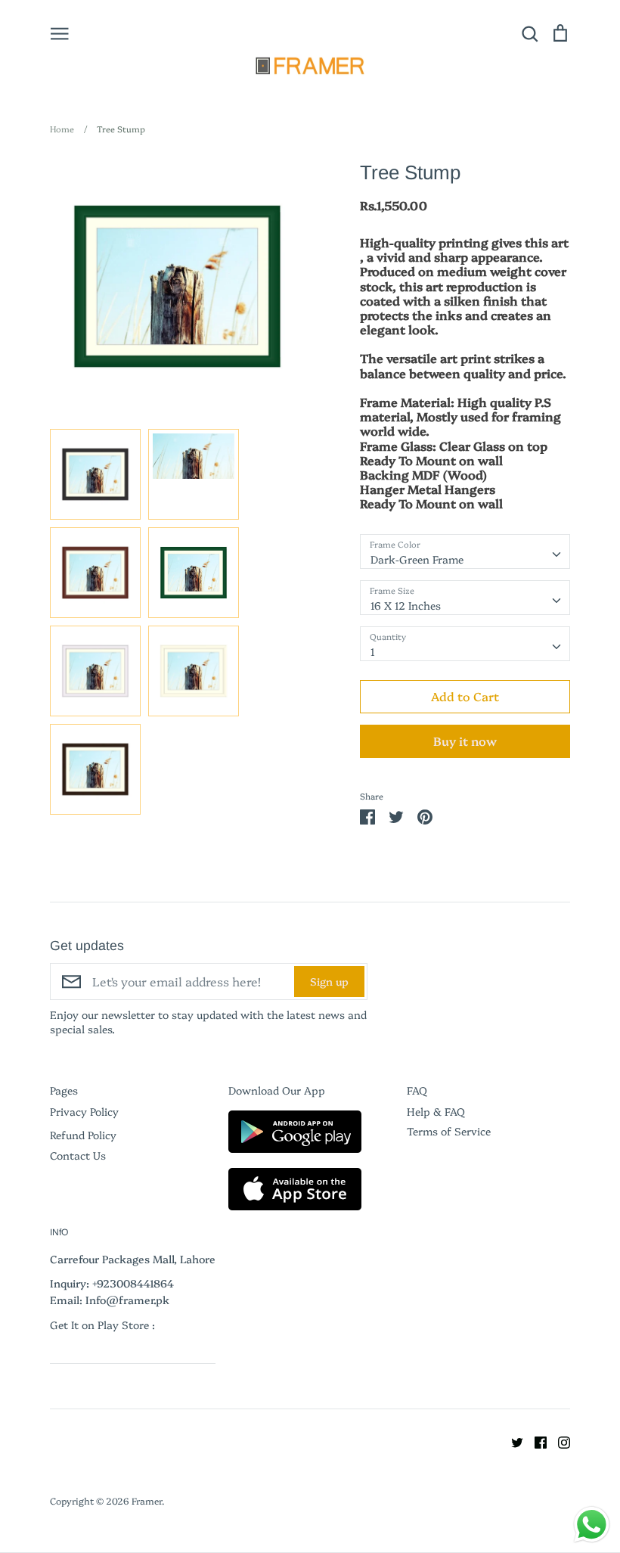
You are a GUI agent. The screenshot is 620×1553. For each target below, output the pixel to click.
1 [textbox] (372, 651)
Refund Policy (83, 1134)
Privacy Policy (84, 1111)
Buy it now (465, 740)
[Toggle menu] (60, 32)
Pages (64, 1090)
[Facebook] (535, 1440)
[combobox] (465, 551)
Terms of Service (449, 1130)
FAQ (417, 1090)
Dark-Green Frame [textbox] (416, 559)
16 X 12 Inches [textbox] (405, 605)
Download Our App (276, 1090)
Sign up (329, 981)
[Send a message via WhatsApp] (591, 1524)
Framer (147, 1500)
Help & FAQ (436, 1111)
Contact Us (78, 1155)
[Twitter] (511, 1440)
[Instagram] (558, 1440)
